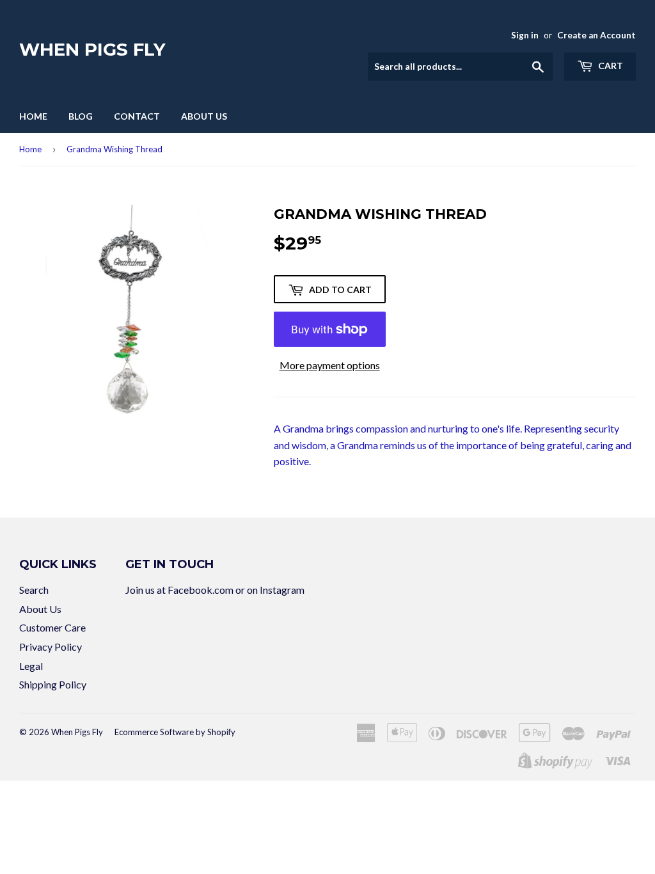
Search (34, 590)
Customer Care (52, 627)
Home (33, 116)
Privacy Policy (50, 646)
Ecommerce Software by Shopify (174, 732)
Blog (80, 116)
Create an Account (596, 35)
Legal (31, 666)
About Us (204, 116)
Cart (609, 65)
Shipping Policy (52, 684)
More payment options (330, 365)
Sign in (525, 35)
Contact (137, 116)
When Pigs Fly (92, 49)
